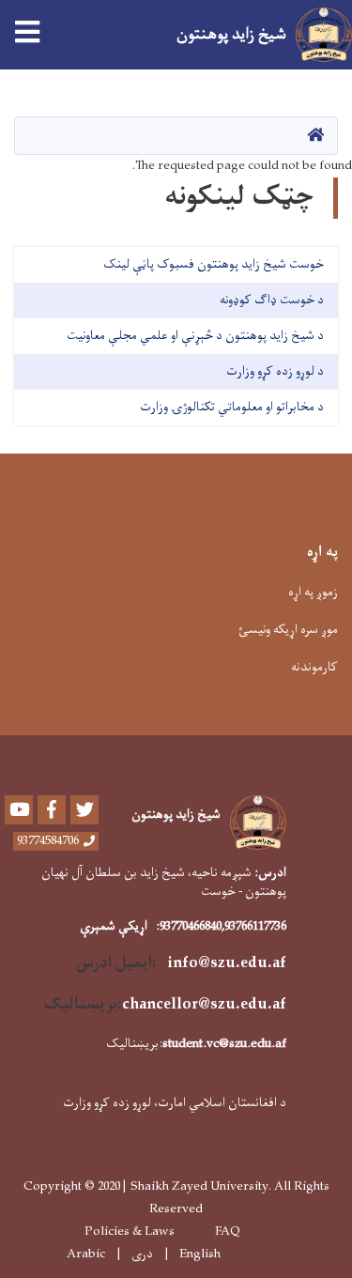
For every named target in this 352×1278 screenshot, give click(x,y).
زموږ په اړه (313, 592)
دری (142, 1254)
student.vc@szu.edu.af (224, 1043)
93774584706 (48, 841)
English (200, 1254)
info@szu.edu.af (227, 963)
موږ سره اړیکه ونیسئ (288, 629)
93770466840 (191, 926)
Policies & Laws (129, 1232)
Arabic (86, 1254)
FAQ (227, 1232)
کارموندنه (314, 667)
